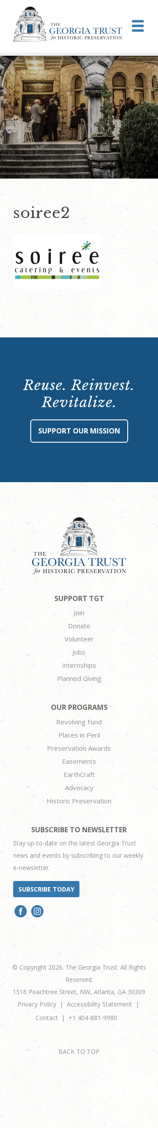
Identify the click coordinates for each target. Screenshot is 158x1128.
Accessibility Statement (99, 1004)
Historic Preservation (79, 800)
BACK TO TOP (79, 1051)
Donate (79, 625)
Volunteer (79, 638)
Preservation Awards (79, 748)
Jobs (79, 652)
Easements (79, 761)
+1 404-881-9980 (92, 1017)
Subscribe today (46, 889)
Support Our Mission (79, 431)
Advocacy (79, 787)
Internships (79, 665)
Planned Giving (79, 678)
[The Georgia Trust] (67, 24)
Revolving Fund (79, 721)
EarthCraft (79, 774)
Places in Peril (79, 735)
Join (79, 612)
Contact (47, 1017)
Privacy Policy (37, 1004)
